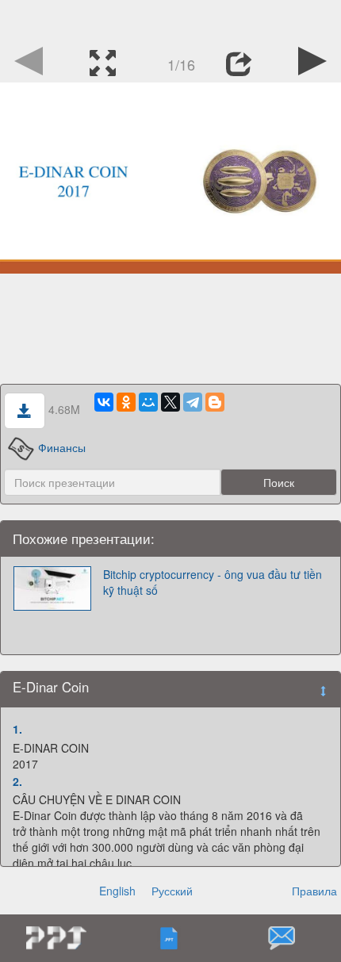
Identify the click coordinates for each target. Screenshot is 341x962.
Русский (172, 891)
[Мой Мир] (148, 402)
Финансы (61, 447)
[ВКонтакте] (103, 402)
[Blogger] (214, 402)
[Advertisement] (170, 20)
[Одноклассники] (126, 402)
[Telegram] (192, 402)
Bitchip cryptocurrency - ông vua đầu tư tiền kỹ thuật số (212, 582)
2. (17, 781)
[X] (170, 402)
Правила (314, 891)
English (117, 891)
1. (17, 729)
